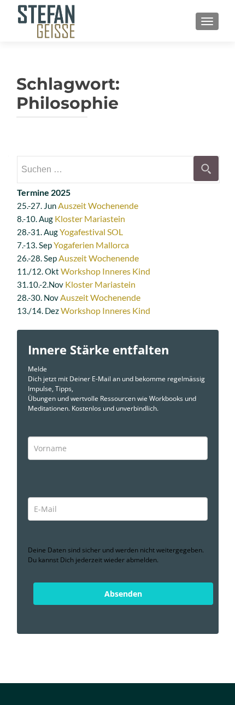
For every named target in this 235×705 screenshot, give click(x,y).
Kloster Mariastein (90, 218)
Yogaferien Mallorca (91, 245)
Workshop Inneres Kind (105, 271)
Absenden (123, 594)
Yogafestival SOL (91, 231)
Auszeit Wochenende (98, 205)
